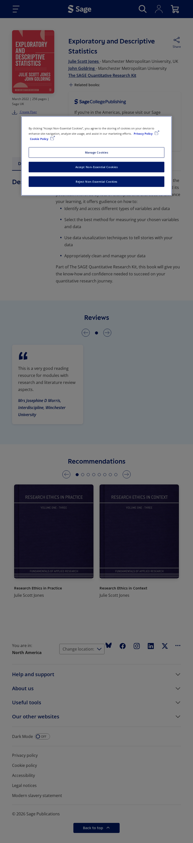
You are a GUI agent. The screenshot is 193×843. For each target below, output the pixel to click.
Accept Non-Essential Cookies (96, 167)
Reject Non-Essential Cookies (96, 181)
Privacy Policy (143, 133)
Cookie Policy (39, 139)
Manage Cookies (96, 152)
